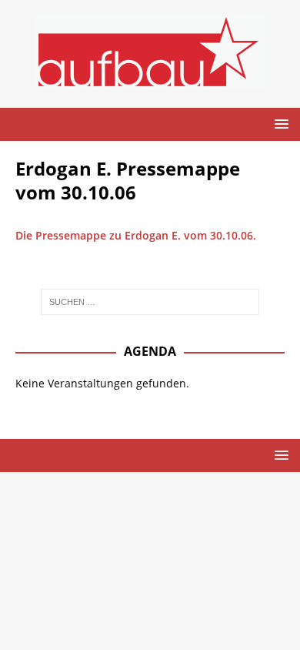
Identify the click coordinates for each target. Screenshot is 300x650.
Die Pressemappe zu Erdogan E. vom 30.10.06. (137, 235)
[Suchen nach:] (150, 302)
